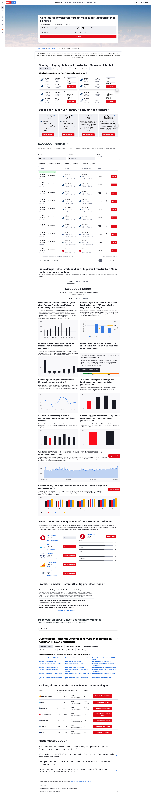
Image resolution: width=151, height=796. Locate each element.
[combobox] (46, 24)
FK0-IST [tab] (71, 281)
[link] (48, 134)
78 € (46, 20)
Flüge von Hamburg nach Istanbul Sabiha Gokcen (50, 678)
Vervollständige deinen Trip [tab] (66, 649)
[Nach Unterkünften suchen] (3, 10)
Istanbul (54, 48)
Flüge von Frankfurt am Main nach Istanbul (77, 657)
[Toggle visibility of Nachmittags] (58, 513)
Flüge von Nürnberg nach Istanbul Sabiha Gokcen (76, 678)
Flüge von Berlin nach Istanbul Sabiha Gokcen (78, 673)
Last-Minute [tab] (75, 68)
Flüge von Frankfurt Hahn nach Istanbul (50, 663)
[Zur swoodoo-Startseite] (11, 2)
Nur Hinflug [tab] (85, 68)
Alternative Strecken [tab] (46, 646)
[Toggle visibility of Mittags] (50, 513)
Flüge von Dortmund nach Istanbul (101, 677)
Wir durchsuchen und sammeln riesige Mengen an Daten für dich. (58, 788)
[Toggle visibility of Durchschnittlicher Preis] (105, 337)
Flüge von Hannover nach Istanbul (74, 667)
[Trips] (3, 24)
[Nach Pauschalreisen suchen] (3, 17)
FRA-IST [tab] (78, 281)
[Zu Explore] (3, 20)
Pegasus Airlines (52, 562)
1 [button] (100, 260)
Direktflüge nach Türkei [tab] (73, 646)
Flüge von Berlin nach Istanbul (47, 661)
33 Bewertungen (51, 549)
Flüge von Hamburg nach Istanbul (48, 669)
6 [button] (113, 260)
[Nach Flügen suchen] (3, 7)
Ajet (48, 544)
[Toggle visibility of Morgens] (43, 513)
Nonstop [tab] (66, 68)
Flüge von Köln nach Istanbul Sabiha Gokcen (104, 667)
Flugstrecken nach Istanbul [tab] (48, 649)
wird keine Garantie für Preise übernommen (81, 781)
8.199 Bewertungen (52, 558)
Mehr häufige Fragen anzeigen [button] (66, 610)
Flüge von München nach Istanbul (101, 661)
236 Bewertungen (52, 575)
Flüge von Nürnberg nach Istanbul (48, 667)
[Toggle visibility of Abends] (66, 513)
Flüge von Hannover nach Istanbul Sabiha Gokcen (50, 674)
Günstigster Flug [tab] (45, 68)
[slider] (119, 159)
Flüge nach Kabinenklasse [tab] (90, 646)
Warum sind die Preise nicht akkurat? (50, 791)
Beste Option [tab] (56, 68)
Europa (44, 48)
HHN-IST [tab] (85, 281)
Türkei (48, 48)
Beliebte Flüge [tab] (59, 646)
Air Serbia (49, 571)
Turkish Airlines (51, 535)
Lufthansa (50, 553)
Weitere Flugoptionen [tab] (84, 649)
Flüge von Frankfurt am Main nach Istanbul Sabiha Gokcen (104, 670)
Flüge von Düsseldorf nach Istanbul (49, 657)
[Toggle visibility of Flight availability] (93, 337)
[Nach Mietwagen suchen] (3, 13)
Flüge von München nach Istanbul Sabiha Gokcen (103, 674)
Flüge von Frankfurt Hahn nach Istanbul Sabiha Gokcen (103, 664)
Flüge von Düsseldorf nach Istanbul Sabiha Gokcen (104, 658)
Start (39, 48)
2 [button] (103, 260)
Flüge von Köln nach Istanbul (73, 661)
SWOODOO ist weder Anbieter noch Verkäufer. (53, 786)
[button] (2, 2)
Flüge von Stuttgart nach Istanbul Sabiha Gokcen (76, 670)
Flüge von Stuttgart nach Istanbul (74, 663)
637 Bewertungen (52, 567)
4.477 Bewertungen (52, 540)
